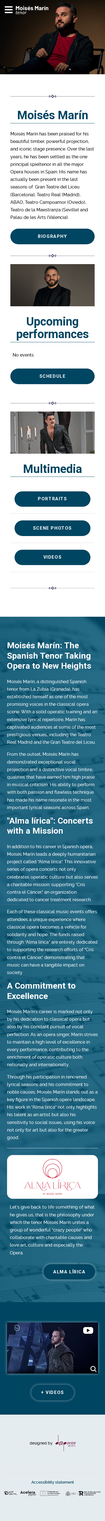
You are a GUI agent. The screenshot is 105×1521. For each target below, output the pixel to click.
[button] (89, 1505)
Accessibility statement (52, 1482)
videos (52, 557)
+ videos (52, 1392)
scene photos (52, 528)
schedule (52, 376)
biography (52, 236)
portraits (52, 498)
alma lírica (69, 1271)
